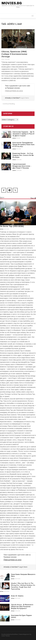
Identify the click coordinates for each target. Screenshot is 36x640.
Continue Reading (9, 104)
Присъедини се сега (14, 90)
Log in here (25, 98)
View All (33, 198)
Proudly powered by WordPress (9, 634)
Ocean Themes (5, 636)
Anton (3, 59)
